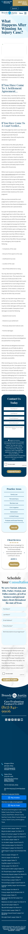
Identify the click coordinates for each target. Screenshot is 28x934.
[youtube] (22, 720)
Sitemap (12, 929)
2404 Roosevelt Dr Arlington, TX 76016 (9, 768)
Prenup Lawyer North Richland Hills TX (13, 892)
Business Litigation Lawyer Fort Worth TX (14, 836)
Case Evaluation (14, 701)
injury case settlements (8, 174)
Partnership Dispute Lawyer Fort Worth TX (14, 874)
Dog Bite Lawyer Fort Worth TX (11, 863)
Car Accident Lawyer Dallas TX (10, 839)
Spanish (14, 8)
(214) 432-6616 (8, 776)
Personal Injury (14, 499)
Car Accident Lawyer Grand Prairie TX (12, 842)
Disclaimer (11, 930)
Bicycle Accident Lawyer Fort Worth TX (13, 831)
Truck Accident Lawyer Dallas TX (11, 910)
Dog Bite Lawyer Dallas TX (9, 860)
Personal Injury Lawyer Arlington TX (12, 877)
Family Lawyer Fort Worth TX (10, 866)
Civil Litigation (14, 507)
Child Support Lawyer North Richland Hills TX (14, 851)
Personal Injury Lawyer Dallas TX (11, 880)
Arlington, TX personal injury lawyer (12, 75)
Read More (14, 564)
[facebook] (9, 720)
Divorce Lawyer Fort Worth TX (10, 857)
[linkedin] (6, 720)
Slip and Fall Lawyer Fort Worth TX (11, 907)
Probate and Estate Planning (14, 520)
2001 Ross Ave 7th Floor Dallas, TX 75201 (11, 779)
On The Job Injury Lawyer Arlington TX (13, 871)
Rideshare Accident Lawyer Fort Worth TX (14, 902)
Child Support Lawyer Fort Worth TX (12, 848)
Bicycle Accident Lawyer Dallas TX (11, 828)
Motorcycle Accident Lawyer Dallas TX (13, 868)
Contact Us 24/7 (14, 703)
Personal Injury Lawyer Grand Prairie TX (13, 882)
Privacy (18, 930)
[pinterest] (19, 720)
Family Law (14, 494)
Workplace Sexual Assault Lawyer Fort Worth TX (13, 913)
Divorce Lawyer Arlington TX (10, 854)
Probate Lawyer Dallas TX (9, 895)
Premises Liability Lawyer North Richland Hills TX (13, 886)
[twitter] (12, 720)
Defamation (14, 512)
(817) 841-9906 (22, 3)
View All (14, 527)
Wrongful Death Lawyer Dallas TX (11, 917)
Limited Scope (14, 516)
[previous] (3, 552)
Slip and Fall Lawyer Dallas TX (10, 904)
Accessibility (20, 929)
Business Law (14, 503)
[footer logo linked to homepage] (14, 696)
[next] (24, 552)
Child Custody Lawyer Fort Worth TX (12, 845)
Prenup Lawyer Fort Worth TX (10, 889)
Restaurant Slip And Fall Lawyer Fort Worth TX (12, 898)
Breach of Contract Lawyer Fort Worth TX (14, 834)
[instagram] (15, 720)
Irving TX (14, 788)
